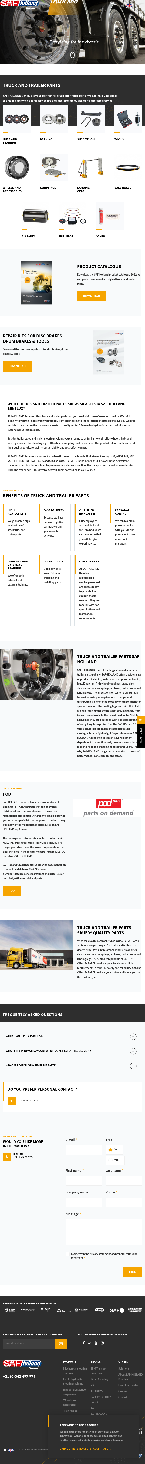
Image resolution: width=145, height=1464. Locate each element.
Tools (119, 139)
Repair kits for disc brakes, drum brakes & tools (33, 338)
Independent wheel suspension (74, 1392)
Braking (46, 139)
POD (7, 794)
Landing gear (83, 189)
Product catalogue (99, 266)
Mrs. (116, 1160)
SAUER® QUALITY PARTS (101, 1399)
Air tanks (29, 236)
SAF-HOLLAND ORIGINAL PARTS (26, 461)
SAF (131, 456)
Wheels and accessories (12, 189)
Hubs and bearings (10, 140)
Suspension (86, 139)
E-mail (70, 1140)
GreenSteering (99, 1379)
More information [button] (114, 1440)
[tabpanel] (72, 32)
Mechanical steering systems (75, 1371)
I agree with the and (104, 1256)
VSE (93, 1385)
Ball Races (122, 188)
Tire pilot (66, 236)
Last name (113, 1171)
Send (132, 1271)
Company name (77, 1192)
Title (109, 1140)
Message (72, 1214)
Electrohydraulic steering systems (73, 1381)
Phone (110, 1192)
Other (100, 236)
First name (73, 1171)
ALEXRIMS (97, 1391)
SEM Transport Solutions (99, 1371)
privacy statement (100, 1254)
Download (91, 296)
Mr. (116, 1149)
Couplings (48, 188)
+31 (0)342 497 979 (19, 1377)
